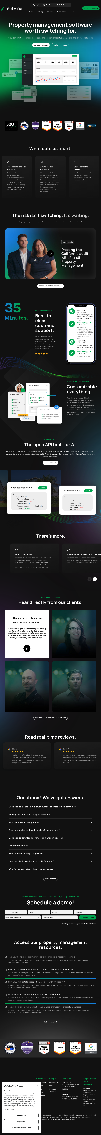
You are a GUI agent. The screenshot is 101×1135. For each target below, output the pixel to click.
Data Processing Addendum (89, 1100)
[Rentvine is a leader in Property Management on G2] (46, 126)
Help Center (54, 1082)
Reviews (50, 12)
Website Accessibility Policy (51, 1119)
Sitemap (86, 1106)
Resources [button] (61, 12)
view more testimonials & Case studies (50, 718)
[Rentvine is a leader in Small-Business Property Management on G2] (57, 126)
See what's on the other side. (50, 286)
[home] (12, 8)
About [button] (72, 12)
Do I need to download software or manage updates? (36, 838)
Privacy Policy (88, 1104)
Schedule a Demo (91, 8)
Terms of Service (89, 1091)
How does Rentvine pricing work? (26, 853)
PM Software (41, 1082)
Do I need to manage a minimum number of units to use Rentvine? (42, 806)
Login (38, 5)
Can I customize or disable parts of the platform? (34, 830)
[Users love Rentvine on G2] (69, 125)
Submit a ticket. (91, 924)
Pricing (40, 12)
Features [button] (30, 12)
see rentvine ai (50, 463)
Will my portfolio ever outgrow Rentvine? (30, 814)
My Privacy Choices (70, 1119)
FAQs (51, 1086)
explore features (60, 45)
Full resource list (50, 1022)
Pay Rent (49, 5)
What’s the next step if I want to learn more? (32, 869)
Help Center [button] (63, 5)
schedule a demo (41, 45)
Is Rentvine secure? (19, 845)
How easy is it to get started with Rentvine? (31, 861)
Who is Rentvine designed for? (25, 822)
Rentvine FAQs (50, 879)
